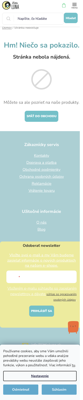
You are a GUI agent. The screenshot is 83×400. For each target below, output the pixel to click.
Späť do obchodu (41, 116)
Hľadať (71, 18)
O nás (41, 222)
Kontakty (41, 155)
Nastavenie (40, 376)
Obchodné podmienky (41, 169)
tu (73, 365)
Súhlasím (59, 389)
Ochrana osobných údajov (41, 176)
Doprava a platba (41, 162)
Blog (41, 229)
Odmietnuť (20, 389)
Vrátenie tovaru (42, 190)
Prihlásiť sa (41, 311)
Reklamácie (42, 183)
